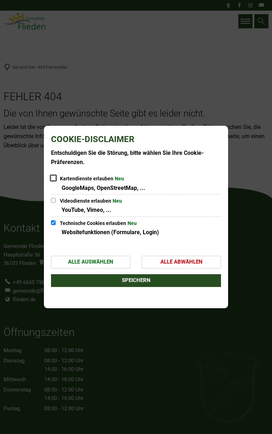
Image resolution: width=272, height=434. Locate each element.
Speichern (136, 280)
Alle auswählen (90, 262)
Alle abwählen (181, 262)
